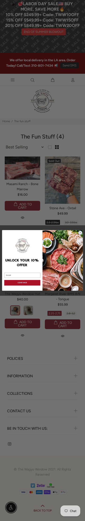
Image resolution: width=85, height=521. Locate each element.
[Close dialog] (80, 232)
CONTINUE (22, 283)
